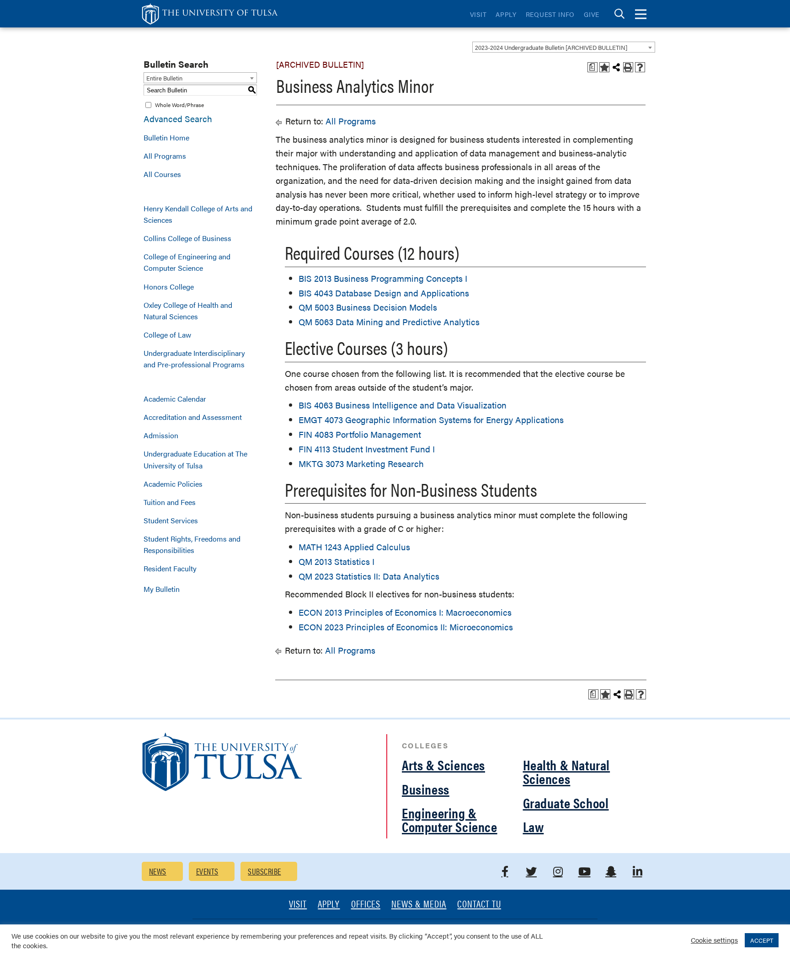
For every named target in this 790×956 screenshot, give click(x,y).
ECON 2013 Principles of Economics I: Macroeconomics (405, 612)
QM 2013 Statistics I (336, 561)
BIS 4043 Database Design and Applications (384, 293)
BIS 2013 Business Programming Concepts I (383, 278)
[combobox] (563, 47)
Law (533, 826)
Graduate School (566, 802)
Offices (365, 904)
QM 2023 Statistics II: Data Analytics (369, 576)
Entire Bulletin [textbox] (164, 78)
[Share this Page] (616, 67)
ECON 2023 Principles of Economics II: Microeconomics (406, 627)
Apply (506, 14)
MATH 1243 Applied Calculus (354, 547)
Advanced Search (178, 119)
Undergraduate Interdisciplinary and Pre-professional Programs (194, 359)
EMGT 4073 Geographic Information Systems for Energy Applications (431, 420)
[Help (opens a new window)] (640, 67)
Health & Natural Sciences (566, 771)
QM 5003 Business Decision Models (368, 307)
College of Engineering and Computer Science (187, 262)
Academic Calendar (175, 398)
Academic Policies (173, 483)
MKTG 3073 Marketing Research (361, 463)
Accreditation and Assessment (193, 417)
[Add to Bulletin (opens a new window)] (604, 67)
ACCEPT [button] (761, 940)
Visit (478, 14)
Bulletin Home (166, 137)
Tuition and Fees (170, 502)
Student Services (171, 520)
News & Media (419, 904)
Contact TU (479, 904)
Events (207, 871)
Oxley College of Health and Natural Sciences (188, 311)
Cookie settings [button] (714, 940)
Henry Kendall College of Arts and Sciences (198, 214)
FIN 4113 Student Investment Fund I (367, 449)
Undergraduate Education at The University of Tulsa (195, 459)
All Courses (162, 174)
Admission (161, 435)
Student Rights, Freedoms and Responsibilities (192, 544)
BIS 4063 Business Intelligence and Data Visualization (403, 405)
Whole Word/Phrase (179, 105)
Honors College (169, 286)
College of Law (167, 334)
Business (425, 789)
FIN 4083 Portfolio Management (360, 434)
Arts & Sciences (443, 764)
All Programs (165, 155)
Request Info (550, 14)
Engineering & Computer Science (449, 819)
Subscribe (264, 871)
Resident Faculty (170, 568)
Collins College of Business (187, 238)
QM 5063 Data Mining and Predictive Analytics (389, 322)
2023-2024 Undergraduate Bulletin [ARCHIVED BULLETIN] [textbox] (551, 47)
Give (591, 14)
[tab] (619, 14)
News (157, 871)
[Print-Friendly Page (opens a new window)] (628, 67)
